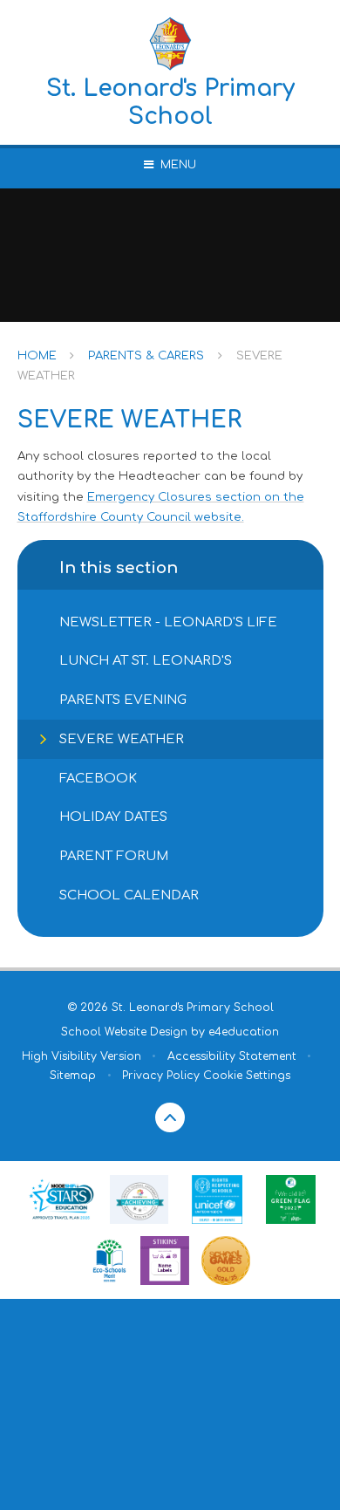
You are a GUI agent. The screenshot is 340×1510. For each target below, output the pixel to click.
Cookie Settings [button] (246, 1075)
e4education (243, 1032)
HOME (37, 355)
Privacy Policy (161, 1075)
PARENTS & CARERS (146, 355)
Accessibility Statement (231, 1056)
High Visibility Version (81, 1056)
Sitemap (73, 1075)
